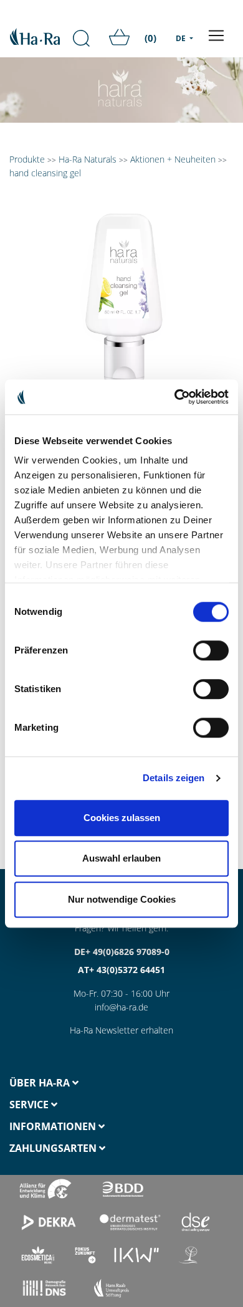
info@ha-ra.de (121, 1007)
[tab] (60, 1083)
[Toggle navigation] (216, 35)
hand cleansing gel (45, 173)
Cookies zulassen (121, 817)
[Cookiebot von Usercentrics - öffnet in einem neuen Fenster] (175, 397)
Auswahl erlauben (121, 858)
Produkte (27, 159)
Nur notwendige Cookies (122, 899)
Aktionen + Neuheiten (173, 159)
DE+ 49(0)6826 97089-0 (121, 952)
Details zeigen (173, 777)
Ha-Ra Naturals (89, 159)
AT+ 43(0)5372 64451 (121, 970)
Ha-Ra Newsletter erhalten (121, 1030)
